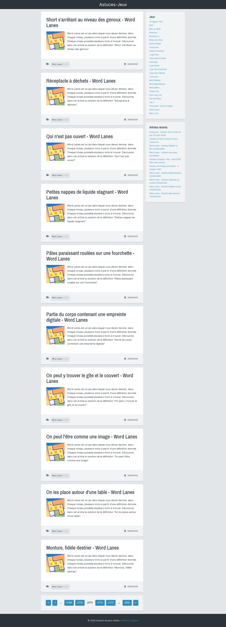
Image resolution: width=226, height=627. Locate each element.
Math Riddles (154, 80)
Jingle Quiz (154, 54)
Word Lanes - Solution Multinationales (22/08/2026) (165, 174)
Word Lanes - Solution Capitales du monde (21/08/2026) (164, 181)
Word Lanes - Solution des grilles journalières (163, 154)
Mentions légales (130, 620)
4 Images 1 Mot (156, 21)
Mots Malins (154, 87)
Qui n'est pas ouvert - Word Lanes (79, 136)
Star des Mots (155, 98)
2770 (80, 602)
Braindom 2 (154, 36)
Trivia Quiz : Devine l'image (160, 106)
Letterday (153, 62)
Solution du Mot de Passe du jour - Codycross (164, 140)
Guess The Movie (156, 51)
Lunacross (153, 76)
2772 (100, 602)
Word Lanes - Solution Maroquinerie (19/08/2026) (164, 195)
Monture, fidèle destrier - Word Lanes (82, 548)
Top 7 (151, 102)
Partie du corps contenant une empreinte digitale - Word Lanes (86, 317)
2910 (127, 602)
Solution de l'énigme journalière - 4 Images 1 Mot (164, 167)
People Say (154, 91)
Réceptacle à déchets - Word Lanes (81, 81)
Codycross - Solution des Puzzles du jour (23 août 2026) (165, 133)
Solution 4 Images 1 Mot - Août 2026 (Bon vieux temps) (165, 160)
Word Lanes (154, 109)
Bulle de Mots (155, 43)
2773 (111, 602)
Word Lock (154, 113)
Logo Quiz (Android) (158, 69)
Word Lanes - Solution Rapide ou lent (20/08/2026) (165, 188)
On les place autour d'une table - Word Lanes (90, 492)
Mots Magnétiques (157, 84)
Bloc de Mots (154, 29)
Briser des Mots (156, 40)
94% (151, 25)
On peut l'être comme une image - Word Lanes (91, 437)
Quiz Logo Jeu (155, 95)
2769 (69, 602)
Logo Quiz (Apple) (157, 73)
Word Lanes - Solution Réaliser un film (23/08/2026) (163, 147)
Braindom (153, 32)
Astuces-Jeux (113, 4)
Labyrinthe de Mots (157, 58)
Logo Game (154, 65)
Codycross (154, 47)
